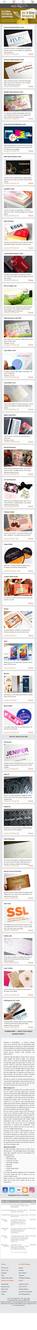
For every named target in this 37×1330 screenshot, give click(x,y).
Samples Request (23, 1289)
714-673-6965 (13, 1298)
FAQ (20, 1286)
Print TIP (24, 1286)
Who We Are (4, 1268)
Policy (2, 1275)
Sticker (3, 1294)
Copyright (3, 1273)
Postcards (3, 1291)
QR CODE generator (24, 1294)
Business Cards (5, 1286)
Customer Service (23, 1284)
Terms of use (4, 1270)
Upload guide (4, 1284)
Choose (30, 54)
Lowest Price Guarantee (25, 1291)
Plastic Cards (4, 1289)
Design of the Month (7, 1278)
